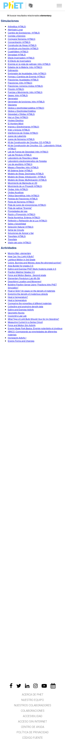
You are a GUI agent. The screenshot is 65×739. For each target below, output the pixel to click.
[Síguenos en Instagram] (35, 685)
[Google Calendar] (53, 685)
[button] (59, 5)
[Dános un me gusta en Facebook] (11, 685)
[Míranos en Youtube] (44, 685)
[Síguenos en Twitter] (18, 685)
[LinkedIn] (27, 685)
